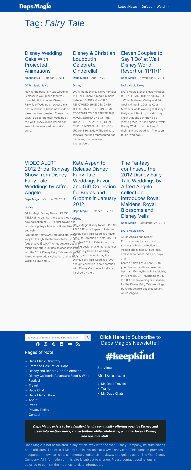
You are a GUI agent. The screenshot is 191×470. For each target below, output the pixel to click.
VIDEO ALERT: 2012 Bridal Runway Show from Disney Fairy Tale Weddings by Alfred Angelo (47, 177)
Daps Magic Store (42, 395)
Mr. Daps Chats (112, 393)
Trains (105, 388)
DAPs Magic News (36, 85)
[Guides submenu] (154, 6)
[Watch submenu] (168, 6)
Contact (34, 414)
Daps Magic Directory (44, 361)
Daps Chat (36, 390)
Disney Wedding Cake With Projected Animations (43, 62)
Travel (33, 385)
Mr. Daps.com (111, 375)
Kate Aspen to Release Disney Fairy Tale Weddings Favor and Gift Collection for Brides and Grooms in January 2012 (94, 183)
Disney (77, 85)
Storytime (104, 368)
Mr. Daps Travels (113, 384)
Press (33, 405)
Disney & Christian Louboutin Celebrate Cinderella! (94, 62)
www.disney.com (115, 450)
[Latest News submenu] (139, 6)
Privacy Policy (39, 410)
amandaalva (32, 77)
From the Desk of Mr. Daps (48, 366)
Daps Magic (80, 77)
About (33, 400)
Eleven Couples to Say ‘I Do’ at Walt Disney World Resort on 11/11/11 (141, 62)
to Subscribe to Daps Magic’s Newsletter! (130, 340)
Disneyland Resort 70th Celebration (55, 371)
